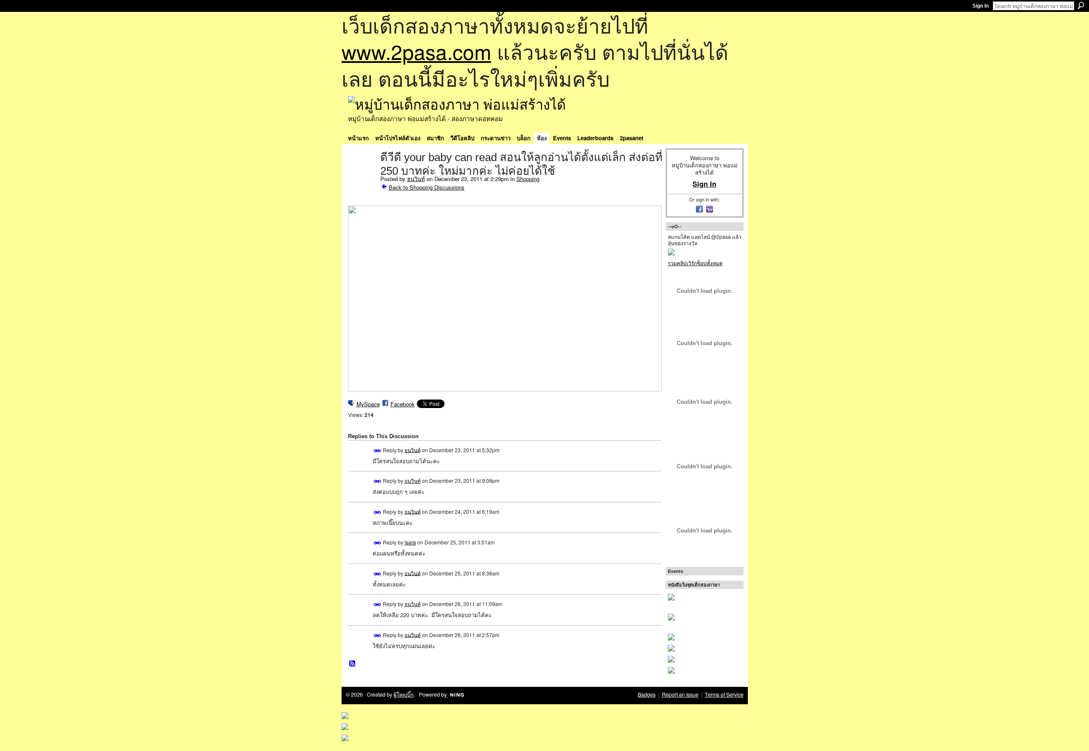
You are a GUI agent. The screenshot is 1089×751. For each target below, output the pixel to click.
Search (1081, 5)
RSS (352, 664)
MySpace (368, 404)
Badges (647, 694)
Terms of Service (724, 694)
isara (410, 542)
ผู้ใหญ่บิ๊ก (403, 694)
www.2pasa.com (416, 51)
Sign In (980, 6)
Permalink (377, 451)
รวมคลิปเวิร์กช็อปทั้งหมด (695, 262)
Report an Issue (680, 694)
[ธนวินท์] (361, 175)
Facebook (403, 404)
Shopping (527, 179)
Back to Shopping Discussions (427, 187)
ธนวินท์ (416, 179)
